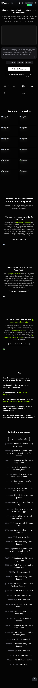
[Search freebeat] (12, 3)
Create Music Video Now (19, 291)
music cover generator (14, 273)
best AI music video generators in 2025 (17, 401)
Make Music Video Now (19, 239)
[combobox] (22, 3)
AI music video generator (23, 222)
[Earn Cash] (19, 3)
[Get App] (34, 679)
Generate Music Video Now (19, 344)
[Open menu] (35, 3)
